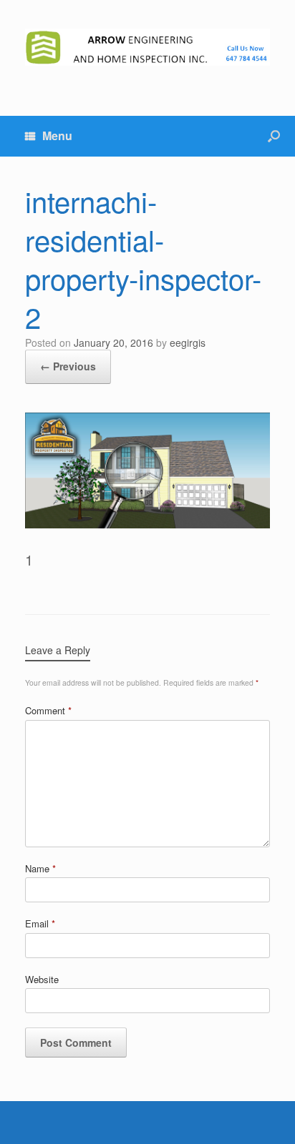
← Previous (68, 366)
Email (40, 923)
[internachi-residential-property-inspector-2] (147, 522)
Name (40, 868)
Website (42, 979)
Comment (48, 710)
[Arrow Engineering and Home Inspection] (147, 47)
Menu (57, 135)
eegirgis (187, 342)
